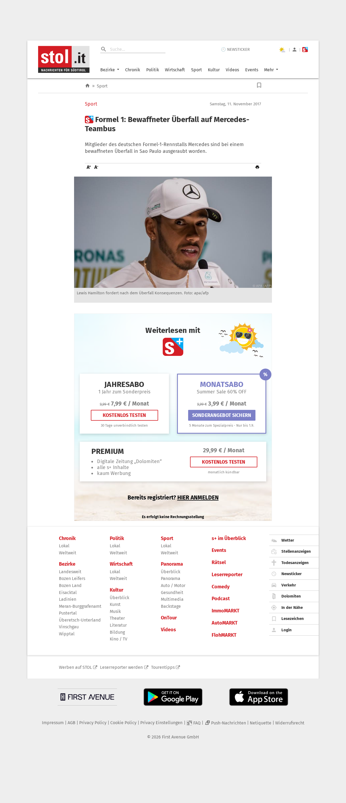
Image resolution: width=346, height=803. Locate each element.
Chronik (132, 69)
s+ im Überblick (229, 538)
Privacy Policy (93, 722)
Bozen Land (70, 585)
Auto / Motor (173, 585)
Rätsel (219, 562)
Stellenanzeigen (296, 551)
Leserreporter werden (121, 667)
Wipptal (67, 633)
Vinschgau (69, 626)
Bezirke (107, 69)
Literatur (118, 625)
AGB (71, 722)
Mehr (269, 69)
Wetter (287, 540)
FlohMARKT (224, 635)
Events (251, 69)
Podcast (221, 599)
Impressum (53, 722)
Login (286, 629)
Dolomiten (291, 596)
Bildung (117, 632)
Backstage (171, 606)
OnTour (169, 618)
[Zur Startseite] (87, 86)
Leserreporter (227, 575)
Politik (152, 69)
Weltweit (67, 552)
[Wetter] (282, 49)
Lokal (64, 545)
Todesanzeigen (295, 562)
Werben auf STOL (75, 667)
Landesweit (70, 571)
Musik (115, 611)
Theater (117, 618)
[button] (259, 85)
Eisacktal (68, 592)
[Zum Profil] (294, 49)
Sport (196, 69)
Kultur (214, 69)
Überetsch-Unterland (80, 620)
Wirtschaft (175, 69)
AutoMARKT (225, 623)
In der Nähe (292, 607)
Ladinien (67, 599)
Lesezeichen (292, 618)
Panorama (172, 564)
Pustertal (68, 613)
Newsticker (291, 573)
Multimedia (172, 599)
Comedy (220, 587)
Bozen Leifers (72, 578)
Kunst (115, 604)
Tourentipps (163, 667)
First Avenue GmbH (180, 737)
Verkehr (288, 585)
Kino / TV (118, 639)
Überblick (119, 597)
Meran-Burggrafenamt (80, 606)
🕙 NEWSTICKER (235, 49)
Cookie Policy (123, 722)
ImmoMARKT (225, 611)
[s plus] (305, 49)
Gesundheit (172, 592)
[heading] (173, 124)
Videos (232, 69)
